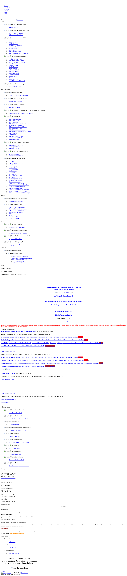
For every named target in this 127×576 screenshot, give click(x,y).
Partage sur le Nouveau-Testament (18, 233)
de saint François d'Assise (16, 155)
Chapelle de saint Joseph (15, 188)
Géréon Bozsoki (13, 76)
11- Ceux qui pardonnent (15, 178)
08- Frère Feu (12, 174)
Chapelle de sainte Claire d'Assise (18, 191)
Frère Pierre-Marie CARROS (17, 62)
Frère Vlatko (12, 50)
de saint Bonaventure (14, 154)
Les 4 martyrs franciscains (16, 201)
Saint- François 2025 (14, 139)
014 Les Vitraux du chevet (16, 163)
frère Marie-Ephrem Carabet (16, 60)
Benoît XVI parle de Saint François (18, 95)
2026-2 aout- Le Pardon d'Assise (18, 127)
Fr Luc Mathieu (13, 42)
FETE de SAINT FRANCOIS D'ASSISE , (28, 346)
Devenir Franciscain (14, 107)
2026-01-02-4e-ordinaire (15, 125)
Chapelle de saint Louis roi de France (19, 189)
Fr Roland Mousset (14, 71)
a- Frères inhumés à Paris (15, 59)
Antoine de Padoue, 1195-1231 (20, 256)
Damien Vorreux (13, 67)
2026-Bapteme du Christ (15, 128)
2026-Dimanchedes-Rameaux (17, 130)
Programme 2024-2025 (15, 239)
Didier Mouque (13, 68)
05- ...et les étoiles (13, 169)
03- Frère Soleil (13, 166)
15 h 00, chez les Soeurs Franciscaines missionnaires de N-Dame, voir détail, (41, 337)
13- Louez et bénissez (14, 182)
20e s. (10, 215)
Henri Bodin (12, 77)
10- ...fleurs (12, 177)
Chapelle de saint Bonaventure (17, 186)
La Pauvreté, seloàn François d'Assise (19, 442)
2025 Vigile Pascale (14, 122)
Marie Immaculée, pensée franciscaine (19, 466)
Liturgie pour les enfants (15, 245)
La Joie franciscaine (14, 424)
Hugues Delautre (13, 79)
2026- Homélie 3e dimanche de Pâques (19, 123)
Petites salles (12, 542)
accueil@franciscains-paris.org (8, 478)
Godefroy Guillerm (14, 74)
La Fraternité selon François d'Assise (19, 419)
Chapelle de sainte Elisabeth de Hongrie (19, 192)
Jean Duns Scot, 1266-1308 (20, 259)
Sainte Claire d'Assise (18, 261)
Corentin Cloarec (13, 65)
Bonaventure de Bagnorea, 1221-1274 (22, 258)
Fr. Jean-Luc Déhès (14, 73)
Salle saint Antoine (14, 553)
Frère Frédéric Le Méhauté (16, 33)
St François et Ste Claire (15, 101)
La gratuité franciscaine (15, 454)
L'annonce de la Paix (14, 436)
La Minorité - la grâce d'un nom (17, 430)
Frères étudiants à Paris (15, 86)
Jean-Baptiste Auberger (15, 51)
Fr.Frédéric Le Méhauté (15, 45)
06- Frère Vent (13, 171)
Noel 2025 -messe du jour (16, 136)
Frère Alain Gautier (14, 47)
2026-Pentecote (13, 133)
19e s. (10, 213)
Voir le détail (8, 379)
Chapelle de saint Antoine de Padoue (19, 185)
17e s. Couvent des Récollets (17, 210)
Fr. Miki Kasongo (13, 44)
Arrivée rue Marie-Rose (15, 218)
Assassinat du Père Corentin (16, 217)
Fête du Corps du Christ (15, 137)
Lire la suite (4, 351)
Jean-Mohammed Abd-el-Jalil (17, 81)
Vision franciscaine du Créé (16, 460)
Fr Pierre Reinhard (14, 70)
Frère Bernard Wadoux (15, 63)
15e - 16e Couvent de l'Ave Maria (18, 209)
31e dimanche (12, 134)
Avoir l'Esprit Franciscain (15, 413)
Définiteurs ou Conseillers (16, 35)
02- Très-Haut (12, 164)
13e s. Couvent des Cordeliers (17, 207)
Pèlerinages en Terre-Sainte (16, 145)
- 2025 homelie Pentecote (15, 119)
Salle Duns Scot (13, 548)
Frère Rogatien (13, 48)
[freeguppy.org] (6, 573)
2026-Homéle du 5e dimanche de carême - (20, 131)
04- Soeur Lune (13, 168)
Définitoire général (14, 27)
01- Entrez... (12, 161)
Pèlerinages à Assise (14, 146)
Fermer (3, 369)
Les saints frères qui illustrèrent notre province (21, 113)
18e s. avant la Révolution (16, 212)
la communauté (13, 40)
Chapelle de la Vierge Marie (16, 183)
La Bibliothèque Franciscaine (17, 227)
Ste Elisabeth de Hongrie (19, 262)
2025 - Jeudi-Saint (14, 120)
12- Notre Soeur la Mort (15, 180)
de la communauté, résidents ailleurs (18, 53)
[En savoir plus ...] (24, 573)
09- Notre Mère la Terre (15, 175)
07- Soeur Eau (13, 172)
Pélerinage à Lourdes (14, 148)
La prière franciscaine (14, 448)
